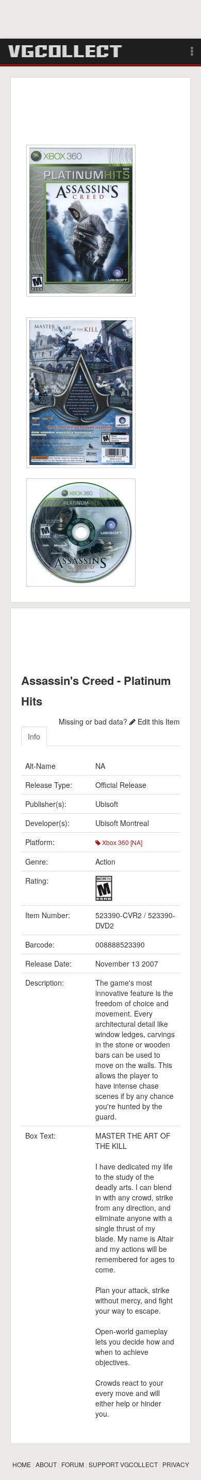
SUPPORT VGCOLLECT (123, 1464)
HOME (21, 1464)
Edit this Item (158, 721)
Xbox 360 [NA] (121, 842)
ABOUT (46, 1464)
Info (34, 736)
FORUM (72, 1464)
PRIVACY (175, 1464)
